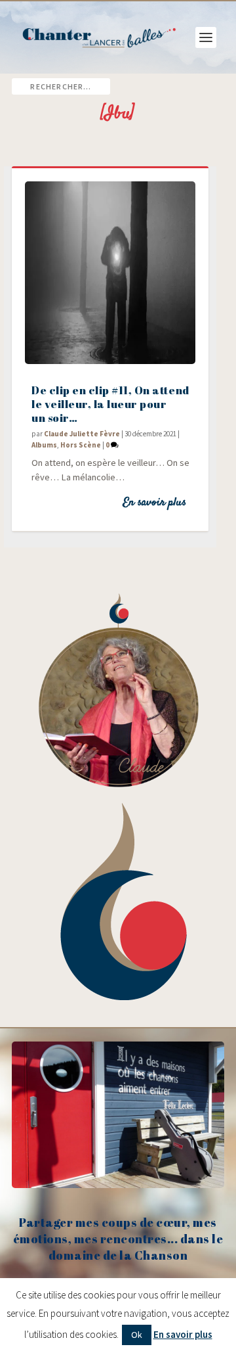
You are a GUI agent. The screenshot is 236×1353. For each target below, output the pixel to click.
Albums (44, 444)
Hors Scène (80, 444)
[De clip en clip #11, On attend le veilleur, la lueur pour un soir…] (110, 272)
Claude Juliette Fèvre (82, 433)
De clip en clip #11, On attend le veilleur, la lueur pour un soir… (110, 403)
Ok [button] (136, 1335)
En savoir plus (154, 502)
